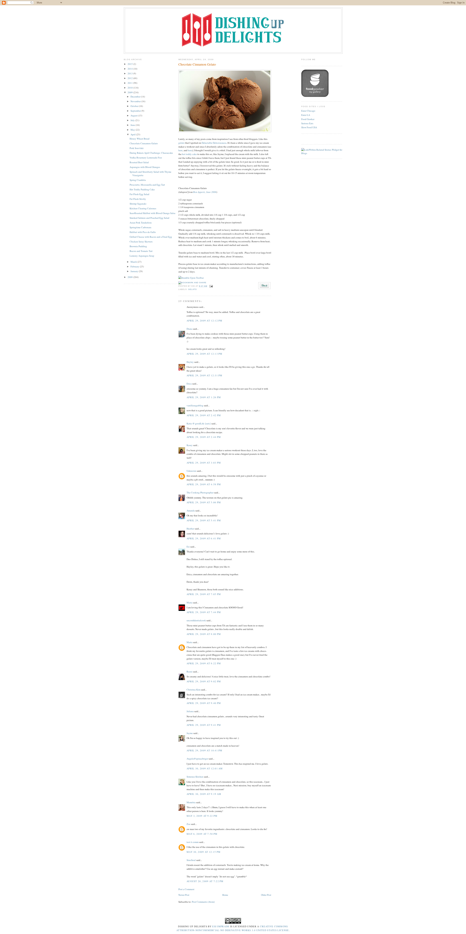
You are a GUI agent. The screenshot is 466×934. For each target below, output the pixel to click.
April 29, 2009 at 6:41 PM (204, 538)
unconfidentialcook (196, 620)
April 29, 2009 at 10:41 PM (204, 750)
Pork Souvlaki (137, 148)
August (134, 115)
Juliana (190, 711)
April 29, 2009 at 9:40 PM (204, 703)
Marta (189, 642)
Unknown (191, 470)
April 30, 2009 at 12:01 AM (205, 768)
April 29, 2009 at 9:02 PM (204, 681)
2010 (130, 87)
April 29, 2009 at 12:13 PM (204, 353)
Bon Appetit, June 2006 (204, 192)
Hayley (190, 362)
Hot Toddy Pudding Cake (142, 189)
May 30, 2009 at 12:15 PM (203, 851)
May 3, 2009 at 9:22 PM (202, 815)
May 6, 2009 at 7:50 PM (202, 833)
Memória (191, 802)
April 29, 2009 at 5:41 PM (204, 520)
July (133, 120)
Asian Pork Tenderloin (141, 222)
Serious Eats (307, 123)
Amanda (191, 510)
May (133, 129)
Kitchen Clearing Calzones (143, 208)
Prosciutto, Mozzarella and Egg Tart (147, 184)
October (135, 106)
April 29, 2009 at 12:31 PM (204, 375)
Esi (188, 546)
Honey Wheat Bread (139, 138)
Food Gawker (307, 119)
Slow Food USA (309, 127)
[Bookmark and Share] (192, 283)
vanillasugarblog (195, 405)
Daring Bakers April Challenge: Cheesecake (151, 152)
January (135, 271)
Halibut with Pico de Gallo (143, 232)
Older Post (266, 894)
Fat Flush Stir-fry (138, 199)
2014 (130, 68)
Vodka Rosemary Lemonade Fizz (146, 157)
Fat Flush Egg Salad (139, 194)
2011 (130, 83)
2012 (130, 78)
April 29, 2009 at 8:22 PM (204, 663)
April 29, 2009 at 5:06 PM (204, 502)
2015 (130, 64)
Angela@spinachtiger (197, 758)
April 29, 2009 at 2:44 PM (204, 437)
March (134, 261)
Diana (189, 328)
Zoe (188, 824)
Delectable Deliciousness (214, 142)
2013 (130, 73)
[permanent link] (191, 277)
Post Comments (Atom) (203, 901)
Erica (189, 383)
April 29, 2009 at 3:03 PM (204, 462)
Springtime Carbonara (140, 227)
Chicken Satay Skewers (141, 241)
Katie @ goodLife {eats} (199, 423)
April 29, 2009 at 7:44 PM (204, 612)
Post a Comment (186, 889)
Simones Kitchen (195, 776)
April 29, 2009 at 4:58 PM (204, 484)
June (133, 125)
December (136, 96)
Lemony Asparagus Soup (142, 255)
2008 (130, 277)
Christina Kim (193, 689)
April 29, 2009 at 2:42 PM (204, 415)
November (136, 101)
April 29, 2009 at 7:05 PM (204, 594)
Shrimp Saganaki (138, 203)
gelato (181, 142)
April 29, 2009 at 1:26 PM (204, 397)
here (180, 150)
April (133, 134)
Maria (189, 602)
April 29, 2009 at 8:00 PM (204, 634)
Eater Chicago (308, 110)
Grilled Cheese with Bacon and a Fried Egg (151, 236)
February (135, 266)
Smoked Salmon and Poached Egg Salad (149, 217)
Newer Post (183, 894)
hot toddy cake (189, 154)
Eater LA (305, 115)
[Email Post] (211, 286)
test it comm (193, 842)
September (136, 110)
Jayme (190, 733)
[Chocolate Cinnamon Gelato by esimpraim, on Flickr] (224, 131)
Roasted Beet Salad (139, 162)
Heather (190, 528)
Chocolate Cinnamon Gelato (144, 143)
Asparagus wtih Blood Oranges (145, 167)
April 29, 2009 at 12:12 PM (204, 320)
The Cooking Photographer (200, 492)
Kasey (190, 445)
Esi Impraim (220, 926)
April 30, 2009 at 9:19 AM (204, 794)
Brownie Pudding (138, 246)
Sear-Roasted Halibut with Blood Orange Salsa (152, 213)
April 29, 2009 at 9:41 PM (204, 725)
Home (225, 894)
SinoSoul (191, 860)
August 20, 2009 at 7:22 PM (205, 881)
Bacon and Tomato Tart (141, 251)
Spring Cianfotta (138, 180)
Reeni (189, 671)
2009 (130, 92)
